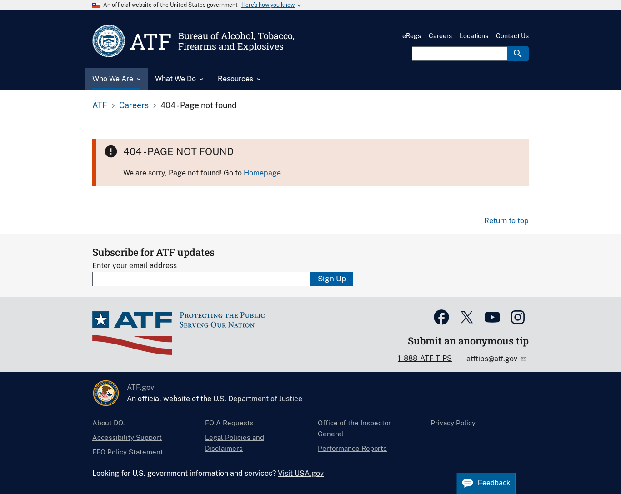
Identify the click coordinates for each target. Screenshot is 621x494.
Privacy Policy (453, 423)
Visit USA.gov (301, 473)
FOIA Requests (229, 423)
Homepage (262, 173)
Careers (440, 36)
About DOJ (109, 423)
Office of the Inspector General (354, 428)
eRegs (411, 36)
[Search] (518, 53)
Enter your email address (134, 265)
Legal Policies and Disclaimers (234, 443)
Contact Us (512, 36)
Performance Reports (352, 448)
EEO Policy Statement (127, 452)
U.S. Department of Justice (257, 398)
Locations (474, 36)
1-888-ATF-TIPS (425, 358)
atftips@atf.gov (492, 358)
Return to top (506, 220)
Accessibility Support (127, 437)
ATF (99, 105)
